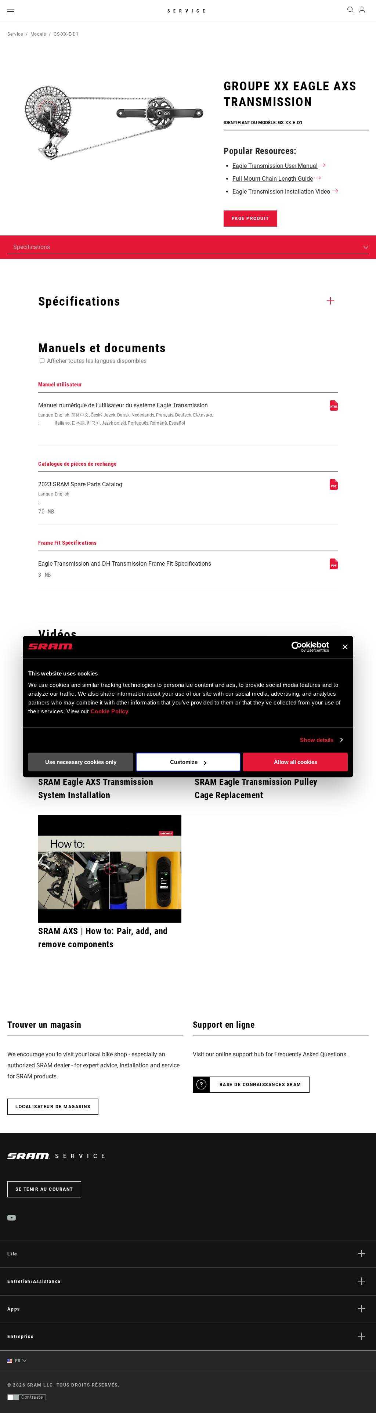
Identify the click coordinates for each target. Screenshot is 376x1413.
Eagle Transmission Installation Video (281, 191)
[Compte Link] (362, 11)
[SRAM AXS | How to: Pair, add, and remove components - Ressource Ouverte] (109, 868)
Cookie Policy (110, 711)
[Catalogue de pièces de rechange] (334, 487)
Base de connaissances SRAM (260, 1084)
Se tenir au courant (44, 1189)
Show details (316, 740)
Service (188, 11)
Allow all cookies (295, 762)
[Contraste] (13, 1397)
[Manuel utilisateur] (334, 408)
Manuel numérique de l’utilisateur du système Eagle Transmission (125, 414)
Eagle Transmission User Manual (275, 165)
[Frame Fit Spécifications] (334, 567)
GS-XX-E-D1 (66, 34)
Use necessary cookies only (80, 762)
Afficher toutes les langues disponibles (97, 360)
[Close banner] (345, 646)
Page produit (250, 218)
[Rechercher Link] (350, 11)
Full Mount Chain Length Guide (272, 178)
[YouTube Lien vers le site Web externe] (11, 1218)
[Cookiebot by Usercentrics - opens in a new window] (297, 646)
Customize (184, 762)
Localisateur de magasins (52, 1106)
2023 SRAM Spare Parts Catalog (80, 498)
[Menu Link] (10, 11)
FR (17, 1360)
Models (38, 34)
